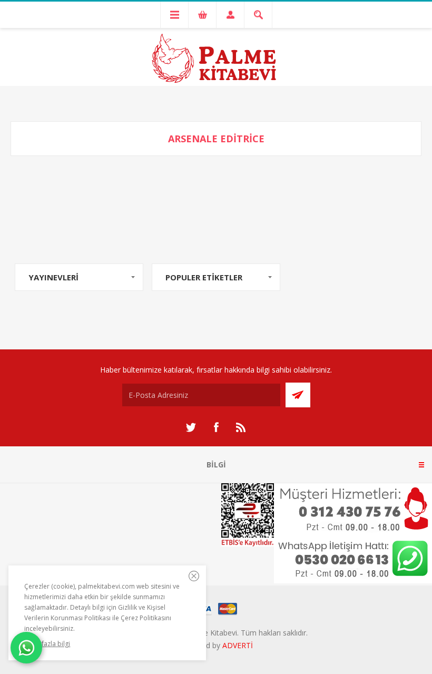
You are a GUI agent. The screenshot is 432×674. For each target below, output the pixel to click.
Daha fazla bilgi (47, 643)
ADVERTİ (237, 645)
